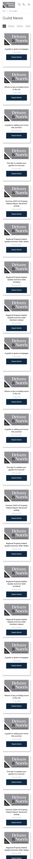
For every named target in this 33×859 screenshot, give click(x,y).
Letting (20, 26)
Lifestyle (29, 26)
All (4, 26)
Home (4, 11)
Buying (11, 26)
